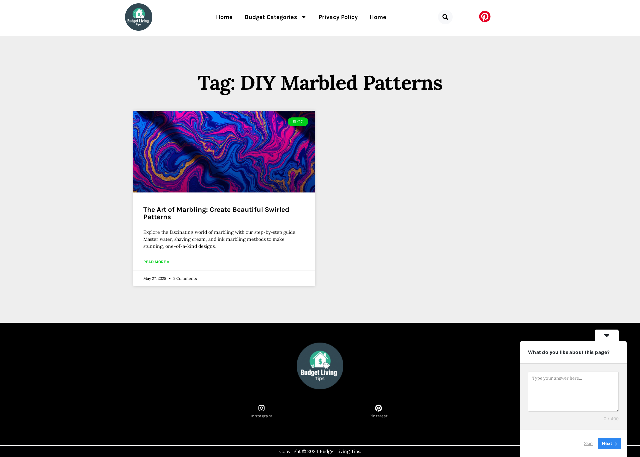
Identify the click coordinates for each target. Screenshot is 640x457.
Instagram (261, 416)
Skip (588, 443)
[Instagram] (261, 408)
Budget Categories (271, 17)
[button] (445, 17)
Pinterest (378, 416)
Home (224, 17)
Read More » (156, 262)
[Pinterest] (378, 408)
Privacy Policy (338, 17)
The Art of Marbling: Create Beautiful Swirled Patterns (216, 213)
